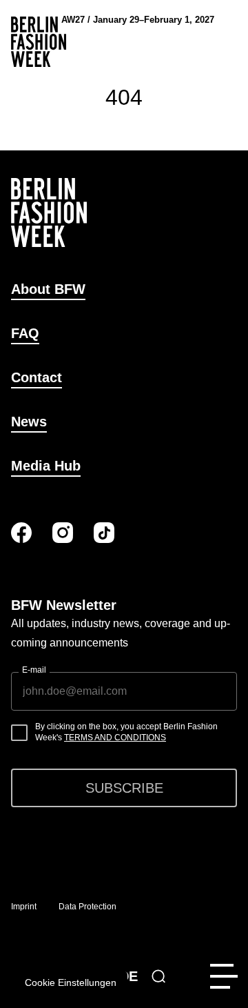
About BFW (48, 289)
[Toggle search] (158, 976)
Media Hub (46, 465)
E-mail (34, 670)
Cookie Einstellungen (70, 982)
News (29, 421)
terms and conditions (115, 737)
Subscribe (124, 787)
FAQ (25, 333)
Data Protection (87, 906)
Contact (36, 377)
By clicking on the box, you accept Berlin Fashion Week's (126, 732)
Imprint (24, 906)
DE (128, 976)
